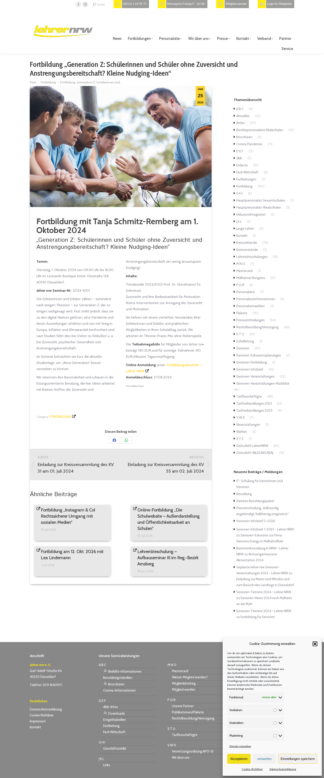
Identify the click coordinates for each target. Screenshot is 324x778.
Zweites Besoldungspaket (255, 501)
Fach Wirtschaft (247, 172)
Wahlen (241, 432)
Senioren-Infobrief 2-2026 (255, 521)
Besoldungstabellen (117, 678)
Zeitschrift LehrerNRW (252, 446)
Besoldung (244, 494)
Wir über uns (181, 758)
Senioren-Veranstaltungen (255, 376)
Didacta (242, 165)
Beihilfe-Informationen (125, 671)
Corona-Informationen (119, 690)
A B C (240, 109)
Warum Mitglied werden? (190, 677)
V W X (240, 418)
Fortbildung (60, 417)
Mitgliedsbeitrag (184, 683)
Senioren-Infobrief (249, 369)
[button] (315, 644)
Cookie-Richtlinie (252, 769)
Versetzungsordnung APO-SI (192, 751)
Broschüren (244, 137)
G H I (239, 193)
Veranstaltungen (248, 425)
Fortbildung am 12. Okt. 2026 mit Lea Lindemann (72, 554)
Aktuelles (243, 116)
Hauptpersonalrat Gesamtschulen (260, 200)
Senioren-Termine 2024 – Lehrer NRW (263, 592)
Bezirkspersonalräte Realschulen (259, 130)
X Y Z (240, 439)
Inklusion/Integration (251, 215)
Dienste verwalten (240, 746)
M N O (240, 264)
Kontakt (242, 236)
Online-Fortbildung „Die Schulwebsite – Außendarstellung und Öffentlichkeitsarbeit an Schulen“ (169, 519)
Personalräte (245, 292)
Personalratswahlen (250, 306)
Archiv (240, 123)
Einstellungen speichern (298, 759)
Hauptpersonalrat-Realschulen (258, 207)
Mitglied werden (183, 690)
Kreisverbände (246, 243)
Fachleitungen (246, 179)
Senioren (242, 348)
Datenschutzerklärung (283, 769)
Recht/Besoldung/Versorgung (257, 327)
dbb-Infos (110, 707)
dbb (239, 158)
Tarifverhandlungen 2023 (254, 411)
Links (106, 765)
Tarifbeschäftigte (249, 396)
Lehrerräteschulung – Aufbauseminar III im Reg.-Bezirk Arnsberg (168, 558)
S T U (240, 334)
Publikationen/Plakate (188, 712)
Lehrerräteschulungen (252, 257)
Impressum (38, 721)
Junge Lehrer (245, 229)
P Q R (240, 285)
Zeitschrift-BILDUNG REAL (255, 453)
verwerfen (264, 759)
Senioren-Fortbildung (251, 362)
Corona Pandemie (249, 144)
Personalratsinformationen (255, 299)
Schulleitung (245, 341)
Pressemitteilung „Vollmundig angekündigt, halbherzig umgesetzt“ (262, 511)
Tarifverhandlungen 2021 (254, 404)
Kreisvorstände (247, 250)
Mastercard (244, 271)
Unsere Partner (183, 706)
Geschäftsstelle (114, 748)
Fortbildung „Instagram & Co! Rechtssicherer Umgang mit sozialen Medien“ (68, 516)
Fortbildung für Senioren (257, 617)
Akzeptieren (239, 759)
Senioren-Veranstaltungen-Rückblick (262, 383)
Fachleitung (111, 726)
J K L (239, 222)
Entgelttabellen (114, 720)
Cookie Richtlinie (42, 715)
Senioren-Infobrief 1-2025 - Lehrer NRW (265, 529)
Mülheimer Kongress (250, 278)
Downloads (116, 714)
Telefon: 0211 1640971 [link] (46, 685)
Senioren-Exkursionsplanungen (258, 355)
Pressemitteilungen (250, 320)
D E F (239, 151)
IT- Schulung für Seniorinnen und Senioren (259, 484)
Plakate (241, 313)
